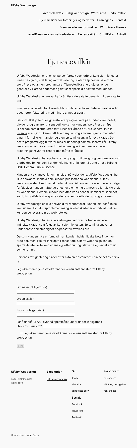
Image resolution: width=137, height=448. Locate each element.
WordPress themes (113, 27)
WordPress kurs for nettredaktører (51, 34)
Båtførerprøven (57, 379)
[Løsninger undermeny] (112, 20)
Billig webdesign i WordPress (86, 13)
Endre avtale (117, 13)
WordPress (33, 435)
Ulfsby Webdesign (23, 5)
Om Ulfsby (106, 34)
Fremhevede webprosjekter (78, 27)
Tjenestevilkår (87, 34)
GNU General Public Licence (36, 167)
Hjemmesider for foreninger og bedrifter (66, 20)
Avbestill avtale (53, 13)
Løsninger (104, 20)
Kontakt (121, 20)
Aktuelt (121, 34)
